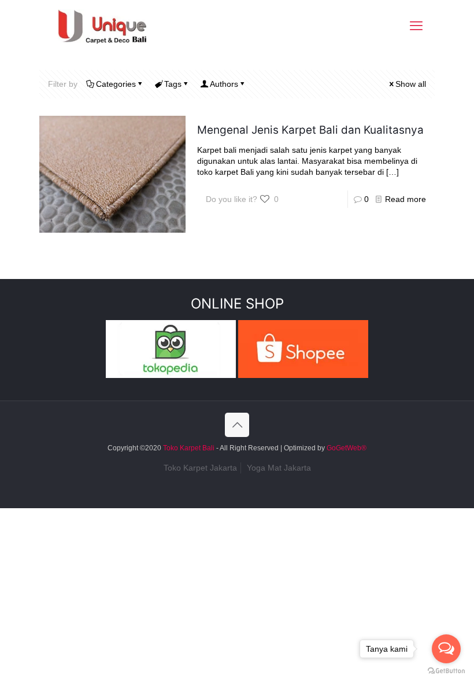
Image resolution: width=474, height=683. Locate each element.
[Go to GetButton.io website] (446, 671)
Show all (410, 84)
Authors (224, 84)
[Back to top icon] (237, 425)
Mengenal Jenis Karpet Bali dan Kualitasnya (310, 130)
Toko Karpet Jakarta (200, 467)
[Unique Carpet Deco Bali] (113, 26)
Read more (405, 199)
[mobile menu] (416, 26)
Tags (173, 84)
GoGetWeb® (345, 448)
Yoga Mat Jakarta (279, 467)
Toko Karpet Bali (188, 448)
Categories (116, 84)
